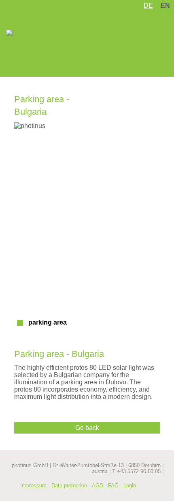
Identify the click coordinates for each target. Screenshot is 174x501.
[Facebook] (145, 485)
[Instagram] (158, 485)
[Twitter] (119, 492)
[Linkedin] (145, 492)
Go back (87, 427)
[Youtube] (158, 492)
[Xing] (132, 492)
